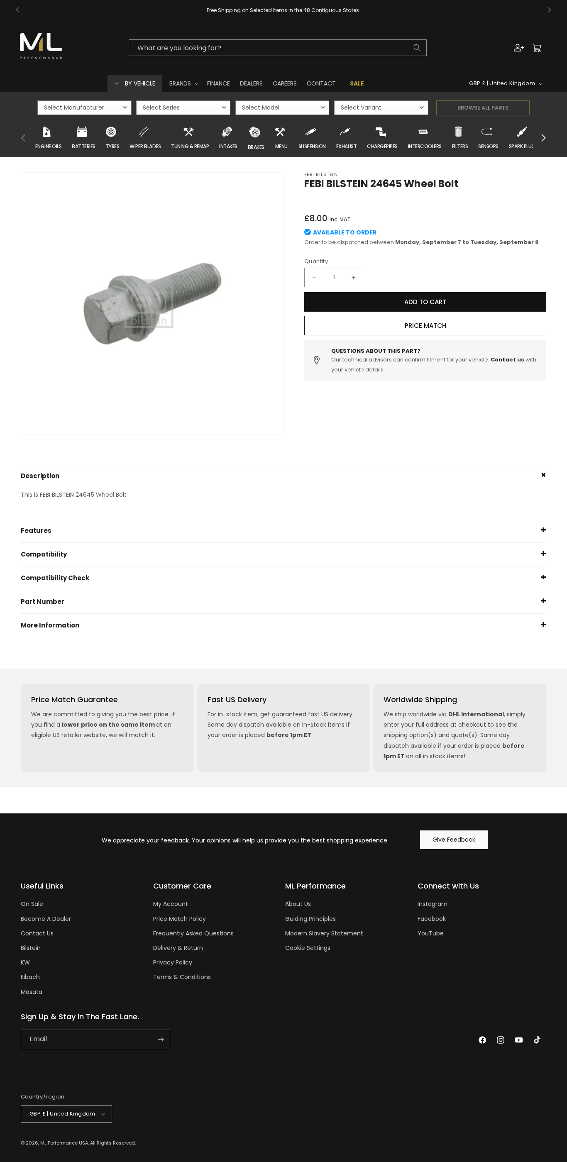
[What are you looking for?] (417, 48)
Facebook (432, 919)
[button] (183, 83)
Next (543, 138)
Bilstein (31, 948)
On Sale (32, 904)
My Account (170, 904)
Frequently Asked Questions (193, 933)
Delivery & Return (178, 948)
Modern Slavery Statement (324, 933)
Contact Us (37, 933)
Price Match (425, 325)
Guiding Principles (310, 919)
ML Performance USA (64, 1143)
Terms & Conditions (182, 977)
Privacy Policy (172, 962)
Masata (31, 992)
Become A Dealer (46, 919)
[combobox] (277, 48)
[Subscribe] (161, 1039)
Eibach (30, 977)
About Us (298, 904)
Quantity (316, 261)
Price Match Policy (179, 919)
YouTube (431, 933)
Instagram (432, 904)
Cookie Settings (307, 948)
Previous (24, 138)
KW (25, 962)
